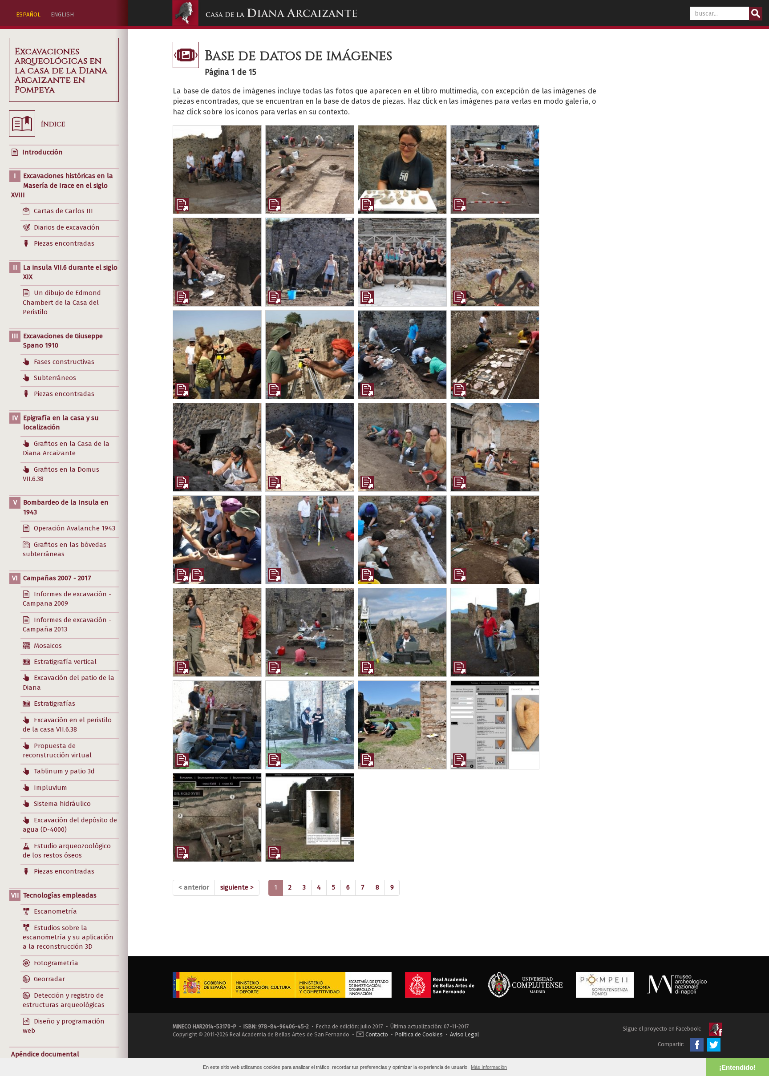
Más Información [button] (489, 1067)
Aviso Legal (464, 1034)
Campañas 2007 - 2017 (57, 578)
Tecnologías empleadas (60, 895)
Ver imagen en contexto (182, 204)
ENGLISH (62, 14)
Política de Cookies (419, 1034)
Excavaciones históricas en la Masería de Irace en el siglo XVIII (62, 185)
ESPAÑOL (28, 14)
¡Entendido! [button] (737, 1067)
